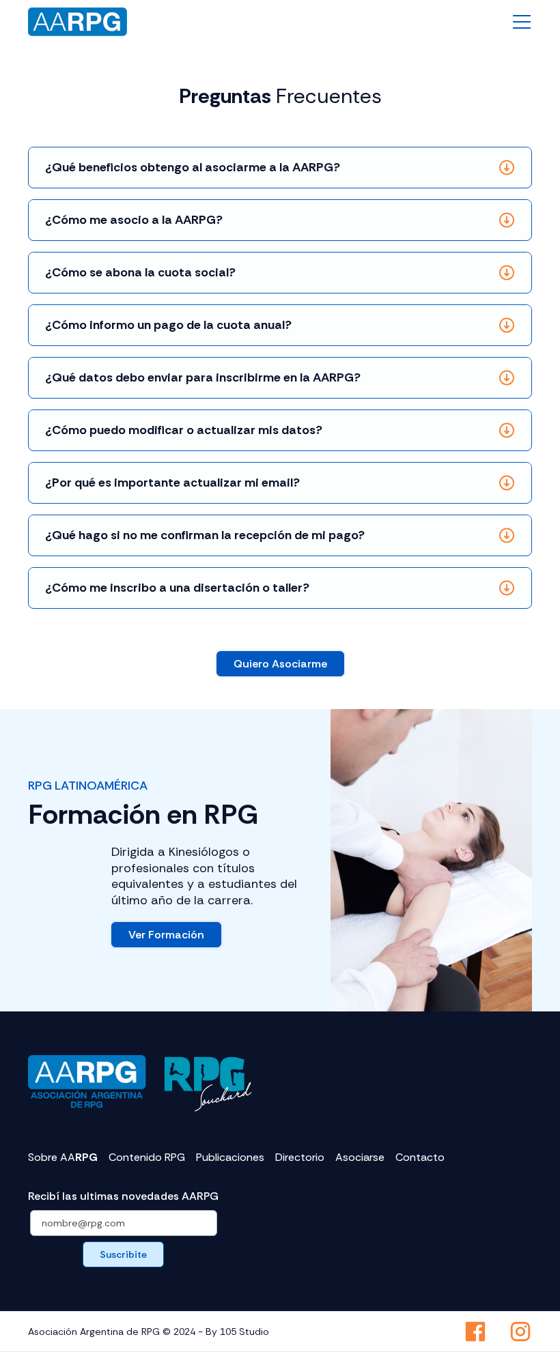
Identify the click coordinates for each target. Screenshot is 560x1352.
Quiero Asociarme (280, 664)
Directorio (299, 1157)
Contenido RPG (147, 1157)
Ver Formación (166, 934)
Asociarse (359, 1157)
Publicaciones (230, 1157)
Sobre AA (63, 1157)
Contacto (420, 1157)
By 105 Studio (237, 1331)
